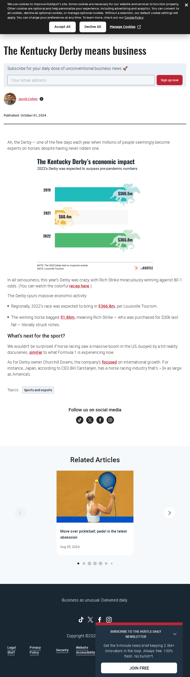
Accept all (62, 27)
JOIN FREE (139, 668)
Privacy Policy (35, 649)
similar (35, 352)
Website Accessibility (85, 649)
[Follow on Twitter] (90, 420)
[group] (95, 513)
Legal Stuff (11, 649)
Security (62, 650)
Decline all (93, 27)
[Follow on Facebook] (100, 420)
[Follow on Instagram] (110, 420)
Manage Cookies (123, 27)
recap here (79, 286)
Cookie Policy (133, 17)
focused (109, 362)
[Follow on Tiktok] (79, 420)
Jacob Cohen (28, 99)
